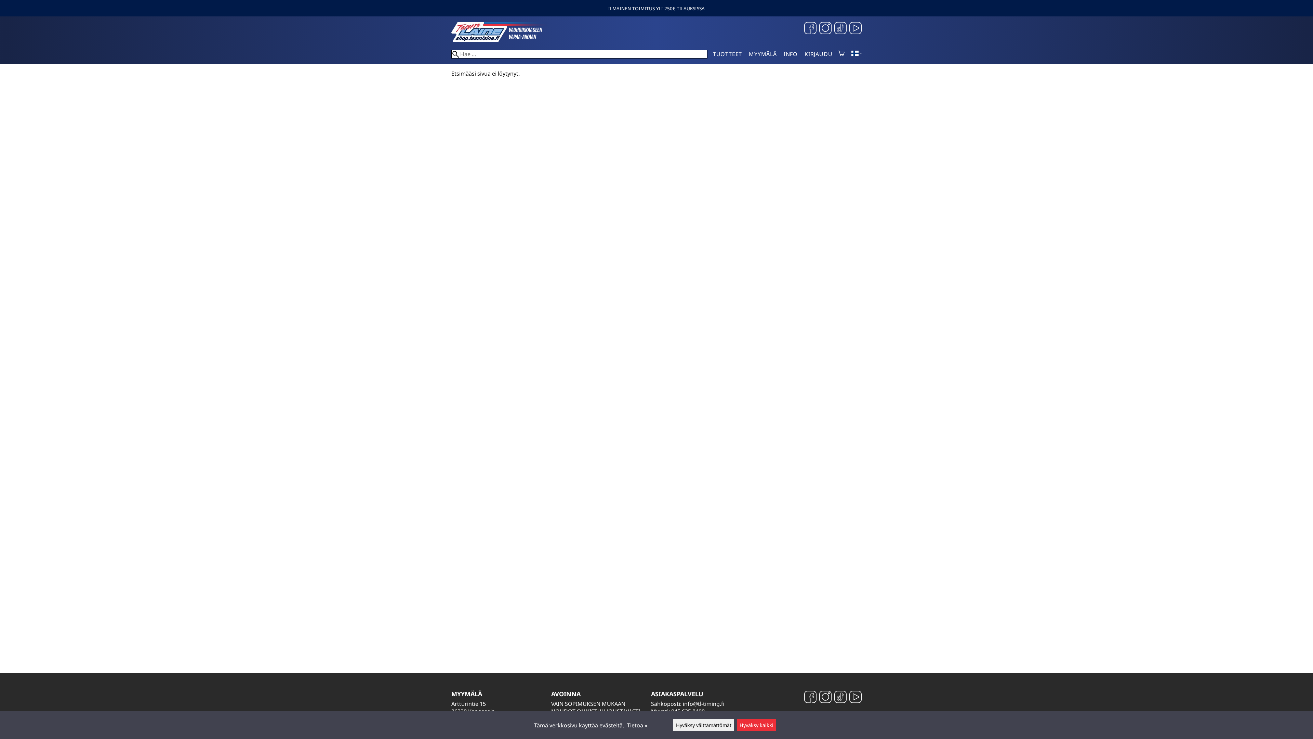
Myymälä (763, 54)
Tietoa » (637, 725)
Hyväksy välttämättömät (703, 725)
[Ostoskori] (841, 54)
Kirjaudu (818, 54)
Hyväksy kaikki (756, 725)
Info (791, 54)
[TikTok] (840, 29)
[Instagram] (825, 29)
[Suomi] (856, 54)
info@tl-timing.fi (704, 704)
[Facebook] (810, 29)
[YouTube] (855, 29)
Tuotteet (727, 54)
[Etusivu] (502, 40)
